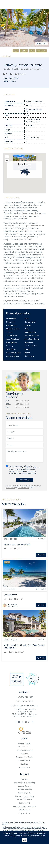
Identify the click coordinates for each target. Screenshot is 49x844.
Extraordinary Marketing (24, 782)
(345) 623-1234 (22, 404)
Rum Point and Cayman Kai (15, 69)
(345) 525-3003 (22, 401)
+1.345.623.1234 (25, 697)
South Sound (24, 803)
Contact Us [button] (41, 51)
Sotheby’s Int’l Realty (24, 757)
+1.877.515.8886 (25, 701)
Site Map (24, 764)
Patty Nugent (14, 393)
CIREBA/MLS (24, 760)
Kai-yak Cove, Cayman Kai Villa (17, 544)
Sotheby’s (24, 754)
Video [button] (16, 51)
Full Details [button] (41, 554)
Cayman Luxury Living (24, 796)
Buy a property (24, 793)
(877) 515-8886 (22, 407)
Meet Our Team (24, 747)
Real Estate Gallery (24, 750)
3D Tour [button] (24, 51)
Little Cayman (24, 810)
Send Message (24, 480)
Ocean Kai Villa (10, 594)
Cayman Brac (24, 813)
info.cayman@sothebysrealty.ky (26, 705)
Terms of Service (23, 487)
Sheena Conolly (24, 743)
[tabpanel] (24, 28)
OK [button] (24, 840)
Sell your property (24, 789)
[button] (4, 28)
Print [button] (32, 51)
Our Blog (24, 779)
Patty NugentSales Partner (12, 605)
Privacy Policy (10, 487)
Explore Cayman (24, 786)
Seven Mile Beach (24, 800)
